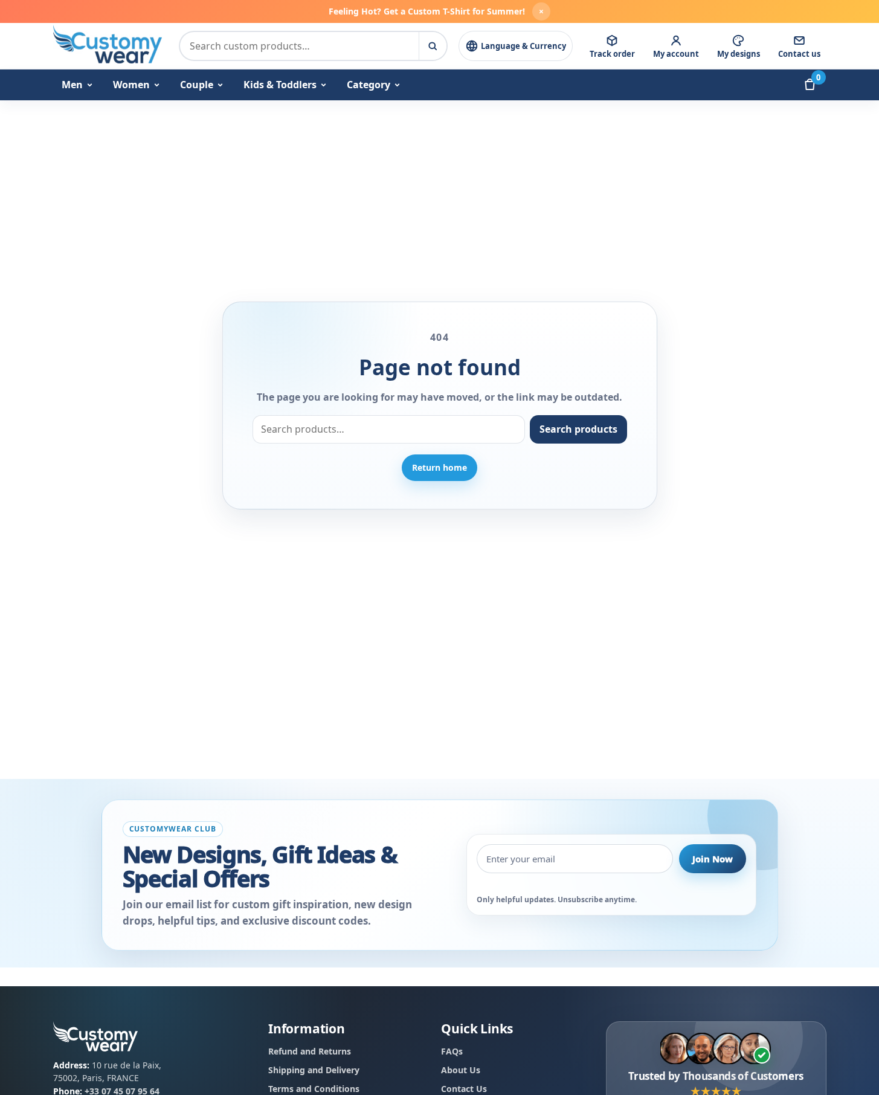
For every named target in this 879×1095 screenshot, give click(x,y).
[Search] (432, 46)
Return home (439, 467)
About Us (460, 1070)
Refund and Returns (309, 1052)
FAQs (452, 1052)
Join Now (712, 859)
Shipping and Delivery (313, 1070)
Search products (578, 429)
